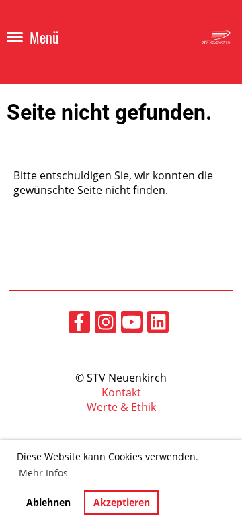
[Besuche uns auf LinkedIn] (158, 324)
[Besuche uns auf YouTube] (132, 324)
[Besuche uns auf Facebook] (79, 324)
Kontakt (121, 392)
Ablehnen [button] (48, 502)
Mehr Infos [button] (43, 472)
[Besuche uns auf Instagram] (105, 324)
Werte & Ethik (121, 407)
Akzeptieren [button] (121, 502)
